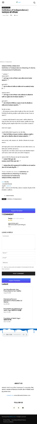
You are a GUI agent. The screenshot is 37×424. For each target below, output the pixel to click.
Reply (9, 226)
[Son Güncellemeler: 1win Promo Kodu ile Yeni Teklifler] (27, 291)
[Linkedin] (30, 19)
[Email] (34, 19)
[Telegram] (21, 19)
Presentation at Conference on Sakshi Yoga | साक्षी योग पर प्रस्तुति (13, 309)
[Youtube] (23, 408)
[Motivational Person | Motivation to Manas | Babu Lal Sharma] (27, 301)
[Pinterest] (26, 19)
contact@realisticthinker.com (22, 395)
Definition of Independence (14, 199)
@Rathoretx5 (12, 416)
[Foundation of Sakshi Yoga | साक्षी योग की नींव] (27, 320)
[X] (17, 19)
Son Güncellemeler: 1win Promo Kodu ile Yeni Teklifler (12, 290)
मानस (3, 182)
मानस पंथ (9, 186)
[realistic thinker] (3, 196)
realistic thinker (10, 195)
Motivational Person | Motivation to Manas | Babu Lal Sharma (13, 300)
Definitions (6, 7)
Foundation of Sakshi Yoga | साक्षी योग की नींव (12, 319)
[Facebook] (13, 19)
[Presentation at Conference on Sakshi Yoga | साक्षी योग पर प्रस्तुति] (27, 311)
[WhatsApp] (9, 19)
